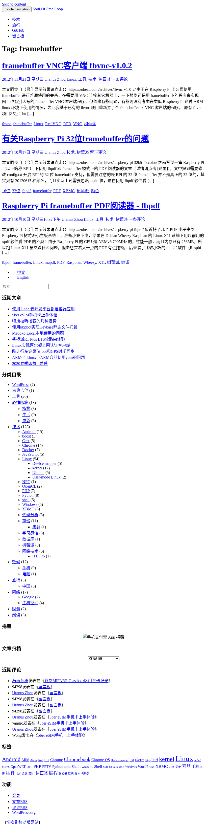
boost (26, 436)
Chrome (28, 445)
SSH (105, 767)
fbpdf (26, 191)
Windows (29, 504)
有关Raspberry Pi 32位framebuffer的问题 (75, 138)
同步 (178, 767)
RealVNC (53, 124)
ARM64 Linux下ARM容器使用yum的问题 (48, 357)
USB (121, 767)
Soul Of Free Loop (48, 9)
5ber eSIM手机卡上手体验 (34, 315)
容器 (186, 766)
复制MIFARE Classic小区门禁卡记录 (76, 681)
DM (132, 760)
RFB (67, 124)
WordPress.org (24, 812)
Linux (71, 79)
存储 (26, 521)
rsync (67, 767)
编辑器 (63, 773)
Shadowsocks (82, 767)
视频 (85, 773)
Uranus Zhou (55, 79)
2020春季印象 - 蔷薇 (30, 363)
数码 (16, 562)
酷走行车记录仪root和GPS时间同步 (43, 351)
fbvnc (6, 124)
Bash (40, 760)
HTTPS (38, 556)
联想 (71, 773)
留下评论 (98, 152)
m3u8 (197, 760)
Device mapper (44, 463)
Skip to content (14, 4)
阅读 (16, 615)
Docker (28, 450)
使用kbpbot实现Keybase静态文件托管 (44, 327)
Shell (98, 766)
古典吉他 (20, 390)
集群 (36, 527)
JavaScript (30, 454)
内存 (171, 767)
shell (26, 500)
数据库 (28, 539)
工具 (82, 79)
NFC (26, 482)
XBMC (69, 191)
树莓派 (104, 79)
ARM (25, 760)
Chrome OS (100, 759)
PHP (26, 491)
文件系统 (22, 773)
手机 (26, 568)
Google (28, 597)
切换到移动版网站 (22, 822)
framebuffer (22, 124)
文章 (20, 801)
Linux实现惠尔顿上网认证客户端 (41, 345)
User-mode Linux (46, 477)
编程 (53, 773)
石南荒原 (20, 681)
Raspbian (73, 262)
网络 (16, 592)
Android (29, 431)
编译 (125, 262)
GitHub (18, 30)
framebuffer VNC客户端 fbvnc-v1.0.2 (67, 65)
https (147, 760)
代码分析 (30, 515)
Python (28, 495)
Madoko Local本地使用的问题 (38, 333)
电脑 (26, 574)
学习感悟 (30, 533)
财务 (16, 609)
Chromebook (77, 759)
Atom (33, 760)
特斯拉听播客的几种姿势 (34, 321)
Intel (154, 760)
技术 (16, 19)
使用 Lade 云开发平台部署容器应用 (43, 309)
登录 (16, 795)
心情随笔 (20, 402)
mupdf (50, 262)
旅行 (16, 25)
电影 (26, 421)
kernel (37, 468)
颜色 (95, 191)
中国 (26, 586)
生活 (26, 414)
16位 (6, 191)
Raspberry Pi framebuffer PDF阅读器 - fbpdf (81, 205)
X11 (101, 262)
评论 (20, 808)
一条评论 (120, 79)
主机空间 (30, 603)
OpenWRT (18, 767)
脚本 (77, 773)
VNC (77, 124)
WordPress (20, 384)
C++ (26, 441)
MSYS (6, 767)
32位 (16, 191)
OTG (30, 767)
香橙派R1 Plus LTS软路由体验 (38, 339)
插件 (10, 773)
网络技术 (30, 551)
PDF (57, 191)
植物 (26, 408)
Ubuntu (38, 472)
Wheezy (89, 262)
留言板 (18, 36)
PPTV (46, 767)
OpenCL (29, 486)
